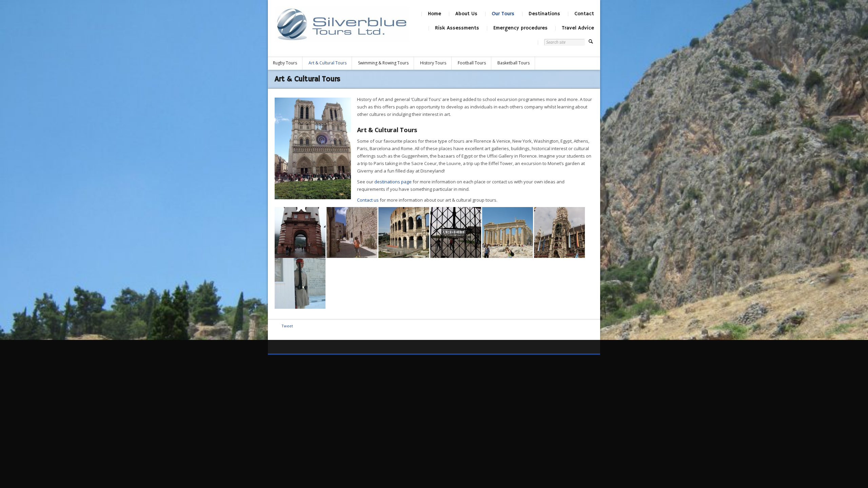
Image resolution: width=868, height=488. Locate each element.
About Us (466, 14)
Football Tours (472, 63)
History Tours (433, 63)
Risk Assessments (457, 28)
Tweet (287, 325)
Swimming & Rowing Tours (383, 63)
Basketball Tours (513, 63)
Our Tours (503, 14)
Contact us (368, 200)
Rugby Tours (285, 63)
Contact (584, 14)
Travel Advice (578, 28)
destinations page (393, 182)
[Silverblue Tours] (342, 24)
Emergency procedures (520, 28)
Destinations (544, 14)
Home (434, 14)
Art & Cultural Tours (328, 63)
